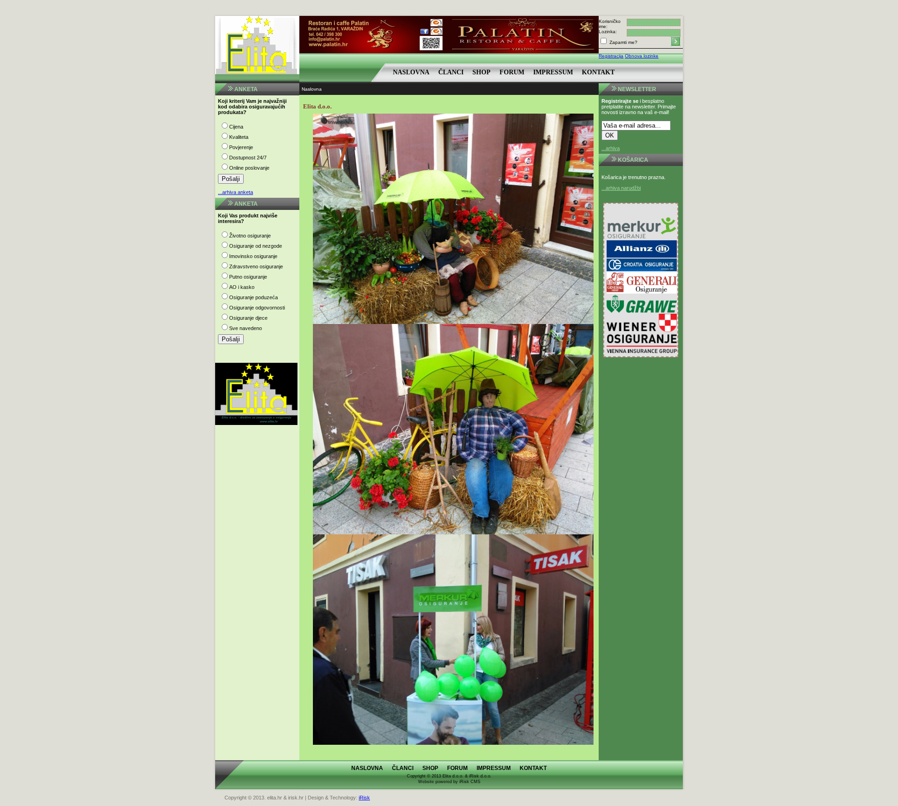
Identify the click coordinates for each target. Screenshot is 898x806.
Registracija (611, 55)
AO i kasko (241, 287)
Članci (450, 72)
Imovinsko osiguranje (253, 256)
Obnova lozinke (642, 55)
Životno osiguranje (250, 235)
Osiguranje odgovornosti (257, 307)
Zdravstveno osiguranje (256, 266)
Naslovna (411, 72)
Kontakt (598, 72)
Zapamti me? (622, 42)
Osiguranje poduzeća (253, 297)
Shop (481, 72)
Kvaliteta (238, 137)
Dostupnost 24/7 (248, 157)
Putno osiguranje (248, 277)
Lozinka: (608, 31)
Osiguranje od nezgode (255, 246)
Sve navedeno (245, 328)
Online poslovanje (249, 168)
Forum (512, 72)
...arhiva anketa (235, 192)
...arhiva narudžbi (621, 188)
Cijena (236, 127)
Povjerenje (241, 147)
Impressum (553, 72)
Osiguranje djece (248, 318)
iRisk (364, 797)
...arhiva (610, 148)
